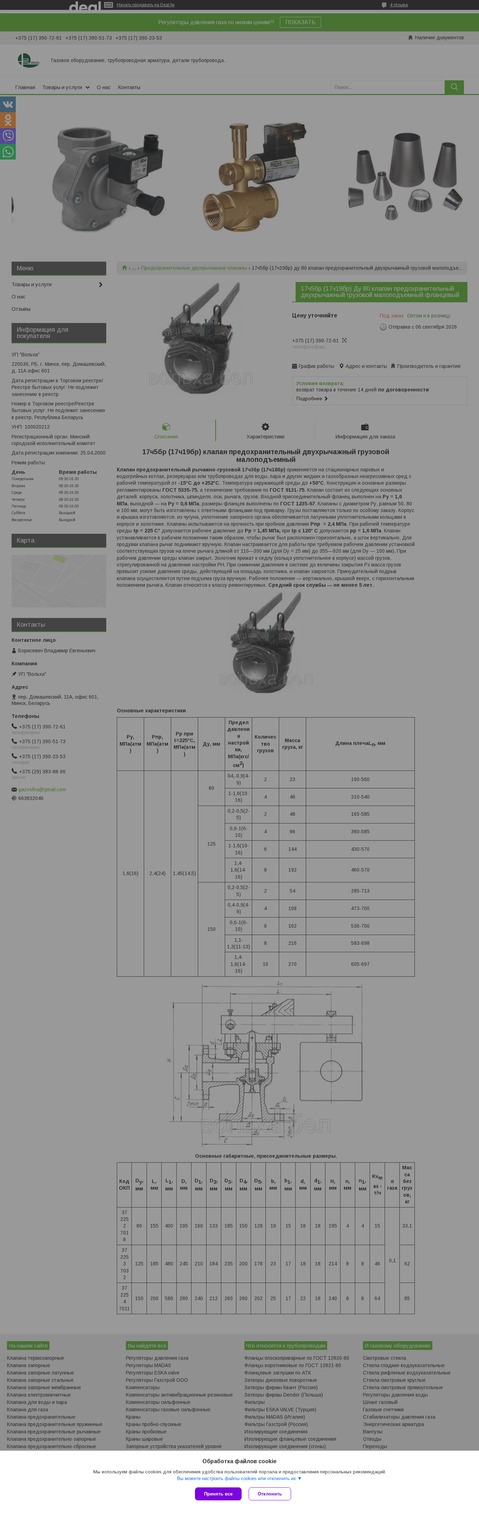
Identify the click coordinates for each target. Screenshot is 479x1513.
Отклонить (270, 1494)
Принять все (218, 1494)
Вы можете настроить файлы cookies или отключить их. (237, 1478)
